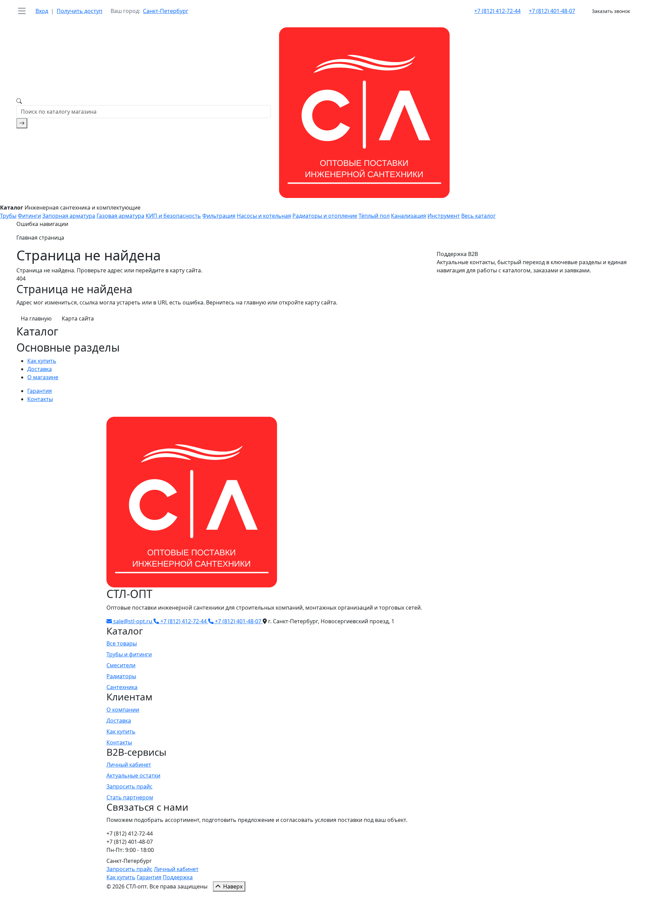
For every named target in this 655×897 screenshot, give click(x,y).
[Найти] (21, 123)
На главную (36, 318)
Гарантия (39, 391)
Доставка (39, 369)
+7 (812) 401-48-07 (552, 11)
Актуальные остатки (133, 775)
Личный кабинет (128, 764)
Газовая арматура (120, 215)
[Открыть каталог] (21, 11)
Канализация (408, 215)
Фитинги (29, 215)
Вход (41, 11)
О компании (122, 709)
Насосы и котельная (264, 215)
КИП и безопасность (173, 215)
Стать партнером (129, 797)
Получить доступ (79, 11)
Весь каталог (478, 215)
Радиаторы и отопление (324, 215)
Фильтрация (218, 215)
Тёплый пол (374, 215)
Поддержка (178, 877)
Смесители (120, 665)
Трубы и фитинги (129, 654)
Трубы (8, 215)
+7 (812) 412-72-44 (497, 11)
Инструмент (443, 215)
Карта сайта (78, 318)
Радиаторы (121, 676)
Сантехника (121, 687)
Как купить (41, 361)
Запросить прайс (129, 786)
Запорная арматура (68, 215)
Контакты (40, 399)
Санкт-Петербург (165, 11)
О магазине (42, 377)
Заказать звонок (611, 11)
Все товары (121, 643)
